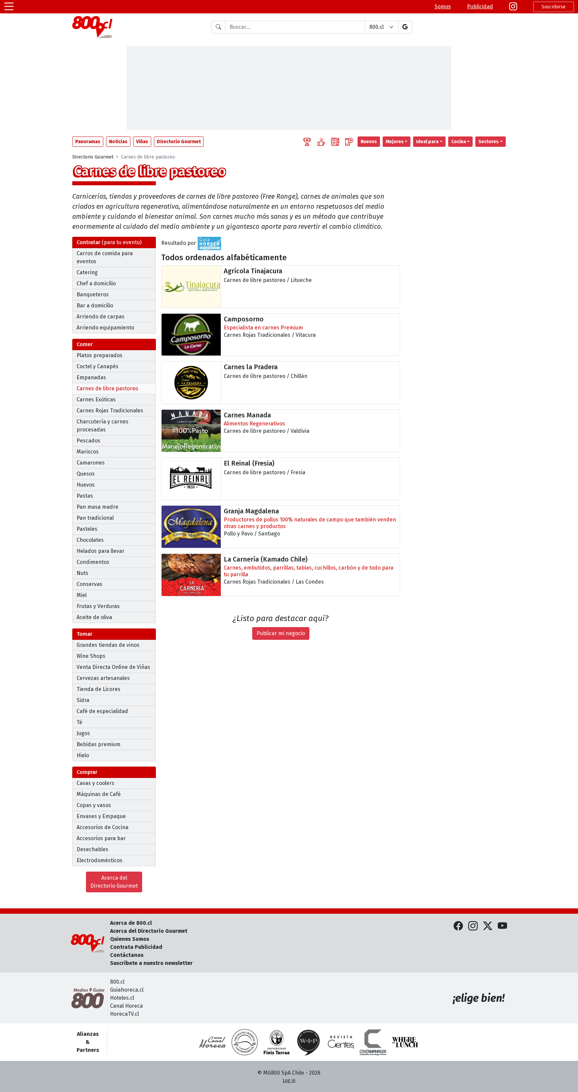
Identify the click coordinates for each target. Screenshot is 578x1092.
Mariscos (88, 452)
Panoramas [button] (87, 141)
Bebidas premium (98, 744)
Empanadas (91, 377)
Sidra (83, 700)
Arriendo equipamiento (105, 327)
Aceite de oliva (94, 617)
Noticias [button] (118, 141)
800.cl (117, 982)
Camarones (91, 463)
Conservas (89, 584)
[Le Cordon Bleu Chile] (276, 1042)
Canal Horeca (126, 1006)
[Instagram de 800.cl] (473, 926)
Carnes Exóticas (96, 399)
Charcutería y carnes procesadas (102, 425)
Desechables (92, 849)
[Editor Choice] (307, 141)
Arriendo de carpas (100, 316)
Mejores (395, 141)
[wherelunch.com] (405, 1042)
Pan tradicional (95, 518)
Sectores (488, 141)
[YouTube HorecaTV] (502, 926)
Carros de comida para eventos (105, 257)
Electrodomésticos (99, 860)
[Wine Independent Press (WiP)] (308, 1042)
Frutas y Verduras (98, 606)
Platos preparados (99, 355)
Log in (289, 1080)
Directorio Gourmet (92, 157)
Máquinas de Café (99, 794)
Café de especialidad (102, 711)
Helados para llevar (100, 551)
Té (79, 722)
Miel (82, 595)
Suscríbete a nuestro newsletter (151, 963)
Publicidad (480, 6)
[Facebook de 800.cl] (458, 926)
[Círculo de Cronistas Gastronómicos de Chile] (244, 1042)
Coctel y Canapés (97, 366)
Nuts (82, 573)
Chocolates (90, 540)
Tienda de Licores (98, 689)
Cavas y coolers (95, 783)
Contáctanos (126, 955)
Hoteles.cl (122, 998)
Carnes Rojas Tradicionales (110, 410)
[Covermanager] (373, 1042)
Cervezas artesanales (103, 678)
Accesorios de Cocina (102, 827)
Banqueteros (93, 294)
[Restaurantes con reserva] (349, 141)
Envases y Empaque (101, 816)
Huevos (86, 485)
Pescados (88, 440)
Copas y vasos (94, 805)
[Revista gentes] (340, 1042)
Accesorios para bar (101, 838)
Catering (87, 272)
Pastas (85, 496)
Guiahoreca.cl (126, 990)
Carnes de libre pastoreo (107, 388)
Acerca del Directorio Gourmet (114, 882)
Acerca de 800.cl (131, 923)
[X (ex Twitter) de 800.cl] (487, 926)
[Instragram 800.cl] (513, 7)
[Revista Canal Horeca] (212, 1042)
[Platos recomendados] (321, 141)
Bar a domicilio (95, 305)
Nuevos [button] (369, 141)
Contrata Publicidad (136, 947)
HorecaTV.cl (124, 1014)
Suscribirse (554, 7)
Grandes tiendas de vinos (108, 645)
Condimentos (93, 562)
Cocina (458, 141)
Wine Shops (91, 656)
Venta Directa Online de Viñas (113, 667)
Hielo (83, 755)
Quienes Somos (129, 939)
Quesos (86, 474)
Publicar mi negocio (281, 633)
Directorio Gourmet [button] (179, 141)
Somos (443, 6)
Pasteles (87, 529)
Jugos (83, 733)
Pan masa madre (97, 507)
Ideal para (427, 141)
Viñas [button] (142, 141)
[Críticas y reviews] (335, 141)
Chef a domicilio (96, 283)
